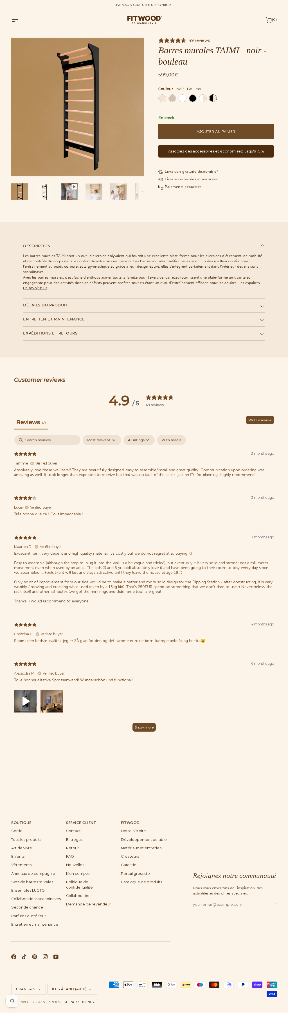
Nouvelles (75, 865)
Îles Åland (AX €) (69, 989)
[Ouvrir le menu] (19, 19)
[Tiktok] (24, 956)
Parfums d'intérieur (28, 916)
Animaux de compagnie (33, 873)
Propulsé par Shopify (71, 1002)
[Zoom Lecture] (77, 107)
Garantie (128, 865)
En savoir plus (35, 288)
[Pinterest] (34, 956)
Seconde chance (27, 907)
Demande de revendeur (88, 904)
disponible (161, 5)
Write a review (260, 420)
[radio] (162, 98)
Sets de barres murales (32, 882)
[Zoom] (22, 166)
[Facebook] (13, 956)
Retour (72, 848)
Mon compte (78, 873)
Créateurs (130, 856)
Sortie (16, 831)
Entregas (74, 839)
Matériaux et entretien (141, 848)
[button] (25, 700)
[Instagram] (45, 956)
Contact (73, 831)
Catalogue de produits (141, 882)
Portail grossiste (135, 873)
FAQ (70, 856)
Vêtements (21, 865)
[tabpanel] (144, 586)
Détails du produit (45, 305)
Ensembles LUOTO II (29, 890)
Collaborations (79, 896)
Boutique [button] (21, 823)
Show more (144, 727)
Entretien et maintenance (54, 319)
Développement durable (144, 839)
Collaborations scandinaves (36, 899)
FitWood (25, 1002)
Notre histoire (133, 831)
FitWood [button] (130, 823)
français (25, 989)
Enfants (17, 856)
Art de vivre (21, 848)
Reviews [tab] (31, 422)
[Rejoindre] (272, 903)
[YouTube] (55, 956)
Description (37, 246)
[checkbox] (171, 440)
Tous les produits (26, 839)
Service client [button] (81, 823)
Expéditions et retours (50, 333)
